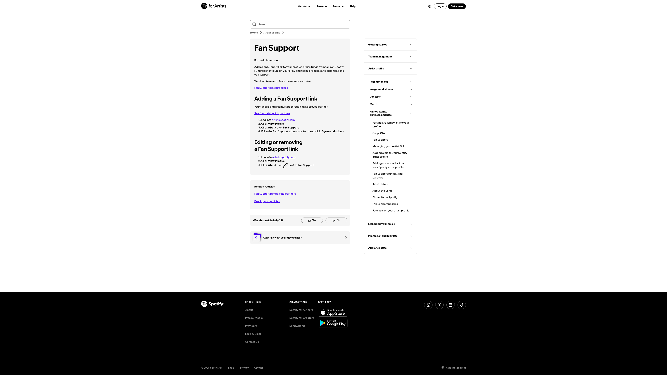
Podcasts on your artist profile (390, 210)
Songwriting (297, 326)
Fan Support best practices (271, 88)
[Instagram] (428, 305)
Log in (440, 6)
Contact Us (252, 342)
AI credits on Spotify (384, 197)
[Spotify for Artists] (214, 6)
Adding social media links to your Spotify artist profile (389, 165)
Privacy (244, 367)
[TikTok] (462, 305)
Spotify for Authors (301, 310)
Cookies (258, 367)
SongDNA (378, 133)
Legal (231, 367)
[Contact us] (344, 238)
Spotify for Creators (301, 318)
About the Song (382, 191)
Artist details (380, 184)
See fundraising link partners (272, 113)
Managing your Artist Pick (388, 146)
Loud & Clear (253, 334)
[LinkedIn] (450, 305)
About (249, 310)
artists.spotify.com (283, 120)
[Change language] (430, 6)
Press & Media (254, 318)
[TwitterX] (439, 305)
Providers (251, 326)
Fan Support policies (267, 201)
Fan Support (380, 139)
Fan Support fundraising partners (275, 193)
